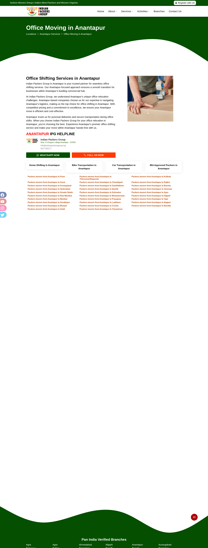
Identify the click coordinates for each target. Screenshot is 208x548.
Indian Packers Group (53, 139)
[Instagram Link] (3, 208)
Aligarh (109, 544)
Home (100, 11)
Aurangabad (165, 544)
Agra (28, 544)
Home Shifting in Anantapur (44, 165)
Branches (159, 11)
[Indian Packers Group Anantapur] (32, 144)
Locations (31, 34)
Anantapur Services (50, 34)
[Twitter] (3, 215)
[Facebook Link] (3, 195)
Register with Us (186, 3)
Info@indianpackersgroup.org (53, 146)
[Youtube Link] (3, 201)
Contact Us (175, 11)
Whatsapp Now (49, 155)
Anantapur (137, 544)
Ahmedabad (85, 544)
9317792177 (46, 149)
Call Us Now (95, 155)
